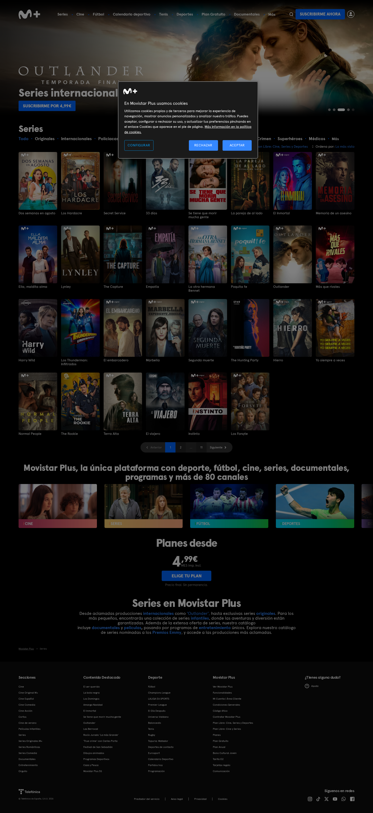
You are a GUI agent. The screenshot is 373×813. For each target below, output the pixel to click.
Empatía (152, 287)
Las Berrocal (90, 728)
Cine (80, 14)
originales (265, 613)
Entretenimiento (28, 765)
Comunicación (221, 771)
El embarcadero (116, 360)
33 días (151, 213)
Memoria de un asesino (333, 213)
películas (132, 627)
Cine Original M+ (28, 692)
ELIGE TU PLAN (187, 575)
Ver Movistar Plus (222, 686)
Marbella (153, 360)
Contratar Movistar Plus (226, 716)
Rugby (151, 734)
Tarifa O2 (218, 759)
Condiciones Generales (226, 704)
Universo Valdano (158, 716)
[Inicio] (29, 14)
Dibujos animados (93, 753)
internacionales (158, 613)
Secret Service (115, 213)
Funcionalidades (222, 692)
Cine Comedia (27, 704)
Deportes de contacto (161, 747)
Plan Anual (219, 747)
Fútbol (98, 14)
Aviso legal (177, 798)
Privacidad (200, 798)
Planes (217, 734)
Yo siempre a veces (330, 360)
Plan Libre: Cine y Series (227, 728)
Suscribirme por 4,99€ (47, 105)
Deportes (185, 14)
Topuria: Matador (158, 741)
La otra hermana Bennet (201, 289)
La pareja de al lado (246, 213)
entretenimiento (215, 627)
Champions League (159, 692)
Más (271, 14)
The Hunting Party (244, 360)
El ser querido (91, 686)
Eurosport (154, 753)
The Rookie (69, 434)
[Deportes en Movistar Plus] (315, 506)
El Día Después (156, 710)
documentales (106, 627)
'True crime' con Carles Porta (100, 741)
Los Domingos (91, 698)
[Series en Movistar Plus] (143, 506)
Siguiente (216, 447)
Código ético (220, 710)
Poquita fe (239, 287)
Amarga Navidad (93, 704)
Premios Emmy (166, 632)
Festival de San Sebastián (98, 747)
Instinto (194, 434)
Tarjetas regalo (221, 765)
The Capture (113, 287)
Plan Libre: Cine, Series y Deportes (233, 722)
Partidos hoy (155, 765)
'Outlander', (198, 613)
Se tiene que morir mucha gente (202, 215)
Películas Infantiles (29, 728)
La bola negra (91, 692)
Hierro (278, 360)
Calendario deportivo (131, 14)
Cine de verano (27, 722)
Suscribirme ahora (320, 14)
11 (201, 447)
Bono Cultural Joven (225, 753)
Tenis (163, 14)
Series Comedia (28, 753)
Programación (156, 771)
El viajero (153, 434)
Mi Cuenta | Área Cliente (227, 698)
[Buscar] (291, 14)
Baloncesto (154, 722)
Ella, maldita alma (33, 287)
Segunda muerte (201, 360)
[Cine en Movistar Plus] (58, 506)
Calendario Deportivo (160, 759)
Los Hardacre (71, 213)
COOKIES (222, 798)
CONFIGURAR (139, 145)
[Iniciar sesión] (350, 14)
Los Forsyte (239, 434)
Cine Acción (25, 710)
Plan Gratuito (213, 14)
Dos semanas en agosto (37, 213)
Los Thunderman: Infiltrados (74, 362)
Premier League (157, 704)
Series (62, 14)
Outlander (281, 287)
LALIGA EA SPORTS (158, 698)
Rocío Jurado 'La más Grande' (101, 734)
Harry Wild (27, 360)
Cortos (22, 716)
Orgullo (23, 771)
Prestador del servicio (147, 798)
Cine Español (26, 698)
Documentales (247, 14)
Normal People (30, 434)
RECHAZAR (203, 145)
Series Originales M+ (30, 741)
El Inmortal (281, 213)
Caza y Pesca (90, 765)
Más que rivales (328, 287)
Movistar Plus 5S (92, 771)
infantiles (200, 618)
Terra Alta (111, 434)
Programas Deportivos (96, 759)
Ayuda (314, 686)
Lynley (66, 287)
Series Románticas (29, 747)
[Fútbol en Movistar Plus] (229, 506)
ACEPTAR (237, 145)
